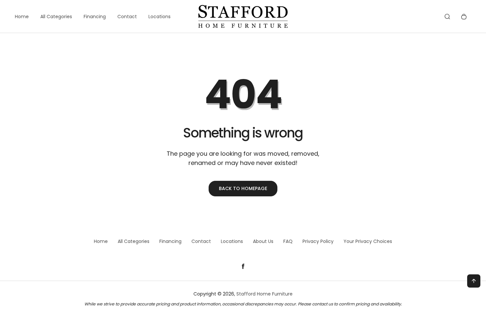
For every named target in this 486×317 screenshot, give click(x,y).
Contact (127, 16)
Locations (159, 16)
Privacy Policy (318, 241)
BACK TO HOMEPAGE (243, 188)
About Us (263, 241)
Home (22, 16)
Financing (95, 16)
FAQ (288, 241)
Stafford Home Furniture (264, 294)
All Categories (56, 16)
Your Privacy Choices (368, 241)
